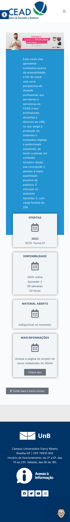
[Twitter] (31, 493)
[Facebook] (24, 493)
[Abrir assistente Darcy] (61, 513)
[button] (4, 14)
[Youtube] (38, 493)
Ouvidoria (35, 502)
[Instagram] (45, 493)
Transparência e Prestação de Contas (35, 513)
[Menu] (64, 11)
